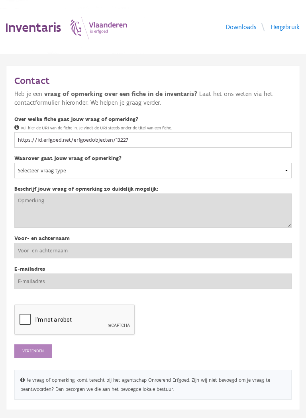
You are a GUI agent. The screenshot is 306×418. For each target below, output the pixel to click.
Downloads (241, 26)
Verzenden (33, 351)
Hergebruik (285, 26)
